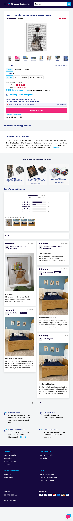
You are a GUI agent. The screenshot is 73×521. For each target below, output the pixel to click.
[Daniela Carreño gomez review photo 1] (19, 272)
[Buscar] (69, 4)
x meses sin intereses (17, 90)
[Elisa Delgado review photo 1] (53, 295)
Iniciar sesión (8, 477)
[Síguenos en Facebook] (5, 494)
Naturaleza (17, 115)
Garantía (43, 458)
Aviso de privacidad (47, 474)
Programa (7, 474)
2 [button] (35, 403)
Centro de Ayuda (46, 455)
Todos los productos (16, 10)
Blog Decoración (10, 461)
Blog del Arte (8, 458)
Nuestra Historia (10, 455)
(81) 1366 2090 (23, 437)
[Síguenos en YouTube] (16, 494)
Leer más (55, 148)
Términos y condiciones (48, 477)
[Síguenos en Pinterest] (12, 494)
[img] (9, 244)
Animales (9, 115)
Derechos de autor (47, 481)
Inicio (5, 10)
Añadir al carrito (36, 110)
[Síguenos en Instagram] (8, 494)
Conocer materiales (61, 66)
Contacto (7, 464)
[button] (11, 19)
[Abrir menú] (5, 4)
